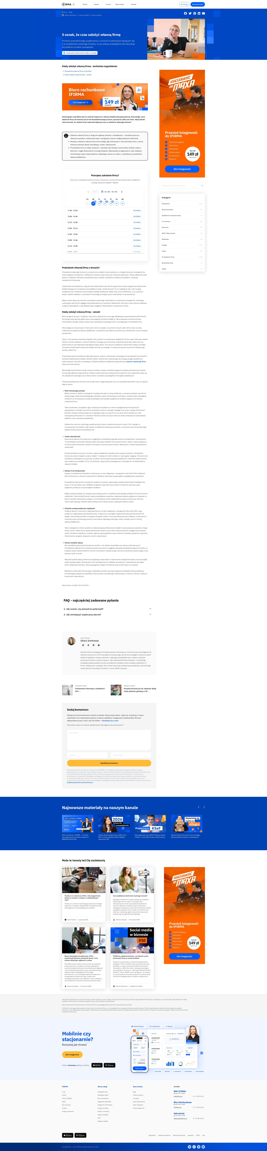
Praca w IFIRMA (67, 1098)
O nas (63, 1092)
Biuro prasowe (66, 1105)
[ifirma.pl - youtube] (203, 1147)
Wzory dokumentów (139, 1102)
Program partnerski (68, 1111)
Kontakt (64, 1108)
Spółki (164, 269)
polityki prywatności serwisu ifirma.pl (80, 782)
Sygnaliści (191, 1135)
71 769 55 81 (199, 1107)
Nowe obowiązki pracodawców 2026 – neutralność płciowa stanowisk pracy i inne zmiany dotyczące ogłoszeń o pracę (81, 958)
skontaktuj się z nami (110, 721)
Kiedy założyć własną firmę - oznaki (78, 75)
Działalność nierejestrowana (171, 215)
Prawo (164, 251)
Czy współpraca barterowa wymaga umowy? (130, 896)
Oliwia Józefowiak (70, 15)
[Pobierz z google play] (109, 1065)
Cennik (64, 1095)
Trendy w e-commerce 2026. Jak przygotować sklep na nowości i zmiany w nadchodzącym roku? (82, 898)
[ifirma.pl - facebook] (189, 1147)
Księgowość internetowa (105, 1105)
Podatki (164, 245)
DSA (203, 1135)
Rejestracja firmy (167, 263)
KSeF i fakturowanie (168, 233)
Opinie (64, 1102)
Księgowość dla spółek (104, 1102)
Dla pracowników (167, 210)
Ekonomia (165, 227)
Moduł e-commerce (103, 1111)
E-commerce (166, 221)
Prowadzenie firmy (168, 257)
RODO (198, 1135)
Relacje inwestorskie (179, 1135)
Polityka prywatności (164, 1135)
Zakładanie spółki (103, 1095)
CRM (99, 1118)
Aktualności (166, 204)
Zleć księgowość (72, 1054)
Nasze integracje (138, 1105)
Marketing (165, 239)
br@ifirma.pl (178, 1107)
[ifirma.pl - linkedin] (198, 1147)
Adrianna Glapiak (121, 920)
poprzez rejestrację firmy (136, 361)
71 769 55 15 (199, 1096)
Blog (134, 1092)
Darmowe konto (197, 4)
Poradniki (136, 1098)
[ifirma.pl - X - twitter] (194, 1147)
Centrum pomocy (138, 1095)
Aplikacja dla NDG (103, 1115)
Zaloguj (185, 4)
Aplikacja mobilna (103, 1121)
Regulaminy (152, 1135)
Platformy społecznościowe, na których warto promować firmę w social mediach (130, 957)
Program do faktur (103, 1108)
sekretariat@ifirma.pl (180, 1118)
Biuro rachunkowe (103, 1098)
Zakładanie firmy (103, 1092)
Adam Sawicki (71, 920)
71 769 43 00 (199, 1118)
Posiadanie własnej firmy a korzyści (78, 71)
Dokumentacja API (138, 1108)
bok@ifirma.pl (178, 1096)
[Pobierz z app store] (97, 1065)
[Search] (202, 185)
